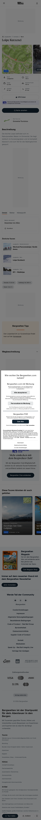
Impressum (20, 442)
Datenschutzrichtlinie (20, 445)
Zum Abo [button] (20, 421)
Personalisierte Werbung (20, 403)
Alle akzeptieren (20, 392)
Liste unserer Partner (23, 437)
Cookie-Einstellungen (20, 447)
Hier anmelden (30, 425)
